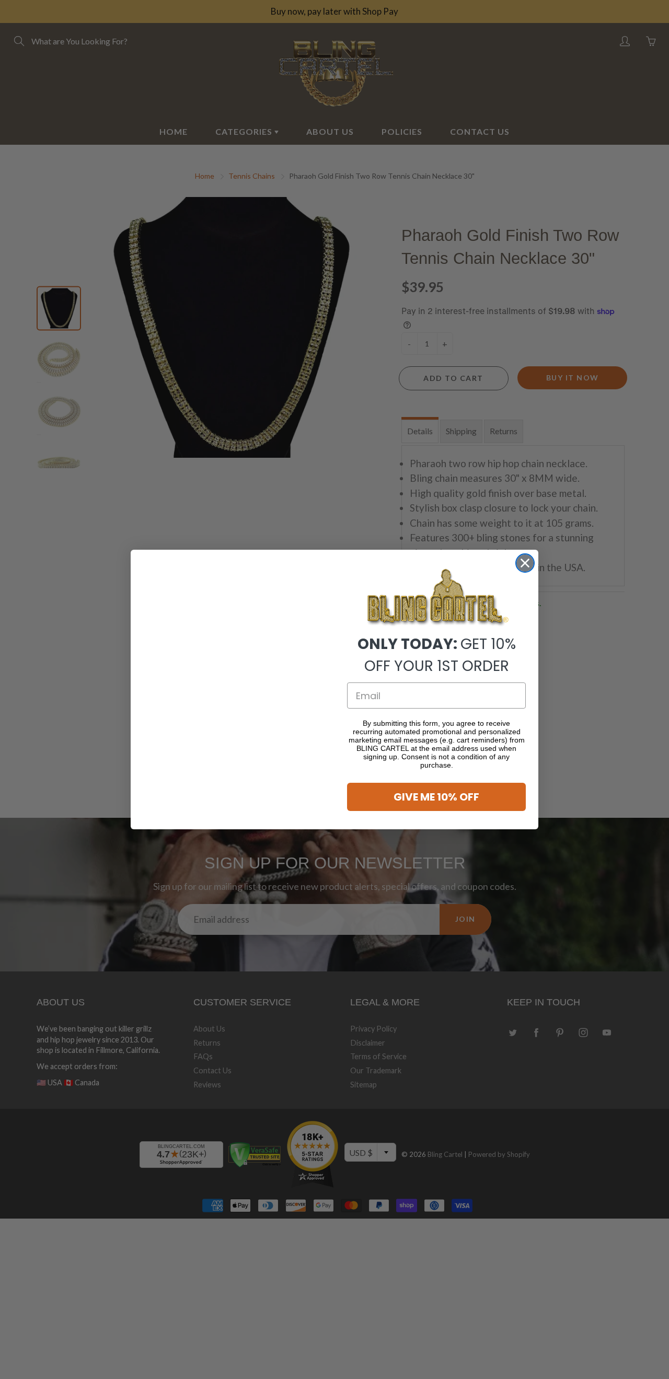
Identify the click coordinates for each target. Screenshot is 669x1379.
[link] (436, 598)
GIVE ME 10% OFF (436, 797)
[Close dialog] (525, 550)
